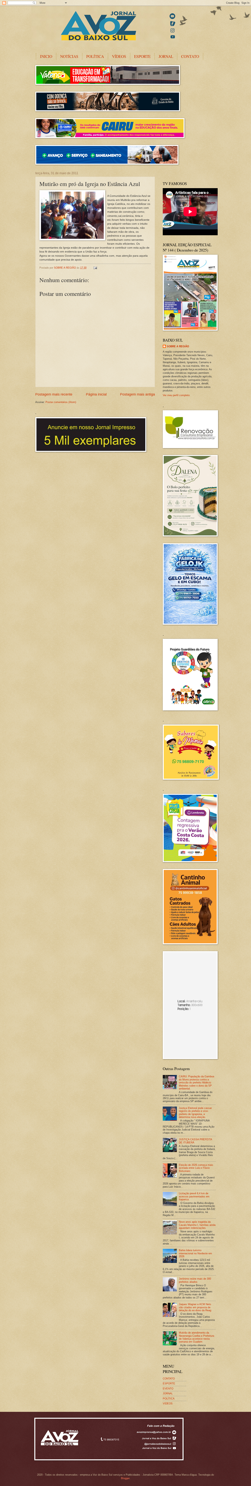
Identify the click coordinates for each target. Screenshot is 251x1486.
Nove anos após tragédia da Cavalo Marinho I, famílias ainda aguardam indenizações (197, 1224)
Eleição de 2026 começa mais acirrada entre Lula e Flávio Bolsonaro (196, 1167)
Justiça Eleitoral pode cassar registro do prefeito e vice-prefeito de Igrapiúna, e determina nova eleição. (195, 1113)
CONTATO (190, 56)
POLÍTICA (95, 56)
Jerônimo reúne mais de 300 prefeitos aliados (195, 1280)
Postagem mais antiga (137, 394)
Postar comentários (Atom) (60, 402)
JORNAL (166, 56)
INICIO (46, 56)
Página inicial (96, 394)
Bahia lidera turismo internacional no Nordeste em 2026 (195, 1253)
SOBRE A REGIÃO (178, 346)
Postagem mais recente (53, 394)
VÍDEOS (119, 56)
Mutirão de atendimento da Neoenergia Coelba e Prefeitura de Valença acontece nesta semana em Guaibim (196, 1337)
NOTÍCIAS (69, 56)
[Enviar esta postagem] (95, 267)
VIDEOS (168, 1403)
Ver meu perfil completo (176, 395)
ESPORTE (142, 56)
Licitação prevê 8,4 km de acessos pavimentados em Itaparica (194, 1196)
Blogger (125, 1478)
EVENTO (168, 1388)
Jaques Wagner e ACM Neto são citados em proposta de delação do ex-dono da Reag (195, 1307)
